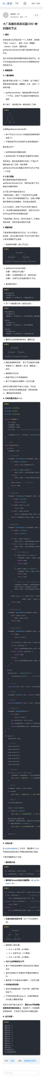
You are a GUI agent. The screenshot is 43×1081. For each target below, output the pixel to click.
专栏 (17, 3)
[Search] (25, 3)
